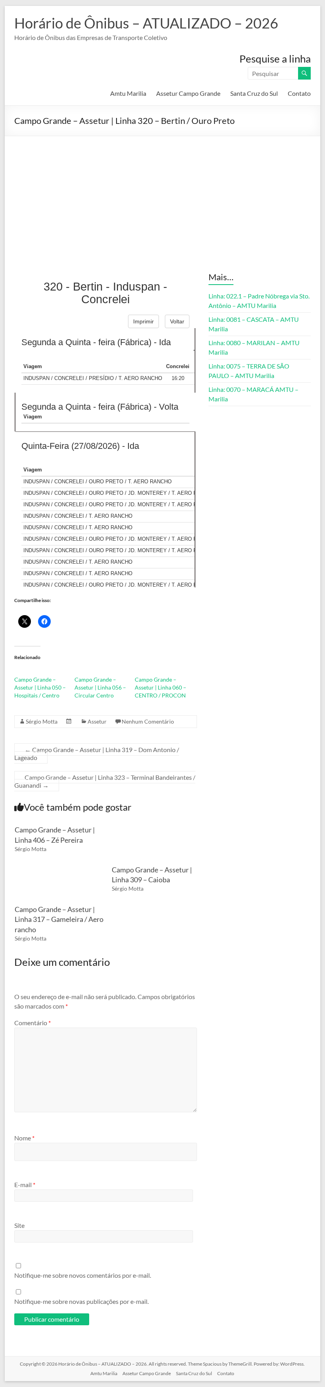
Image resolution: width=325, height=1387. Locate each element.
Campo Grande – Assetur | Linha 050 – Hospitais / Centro (40, 687)
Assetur (97, 721)
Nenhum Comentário (148, 721)
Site (19, 1225)
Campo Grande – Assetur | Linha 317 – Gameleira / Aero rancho (59, 919)
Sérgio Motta (41, 721)
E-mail (24, 1184)
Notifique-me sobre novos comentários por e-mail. (82, 1275)
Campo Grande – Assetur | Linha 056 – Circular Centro (100, 687)
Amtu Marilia (128, 93)
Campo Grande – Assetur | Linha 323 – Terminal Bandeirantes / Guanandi (104, 781)
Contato (299, 93)
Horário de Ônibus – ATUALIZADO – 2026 (146, 23)
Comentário (32, 1022)
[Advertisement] (162, 195)
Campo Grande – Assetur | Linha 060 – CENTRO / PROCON (160, 687)
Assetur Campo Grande (188, 93)
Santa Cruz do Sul (254, 93)
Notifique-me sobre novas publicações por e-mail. (81, 1301)
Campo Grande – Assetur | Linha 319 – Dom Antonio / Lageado (96, 753)
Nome (24, 1138)
